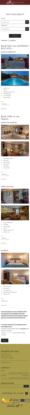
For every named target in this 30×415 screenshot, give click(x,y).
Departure (4, 25)
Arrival (3, 18)
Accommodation (9, 332)
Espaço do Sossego (9, 122)
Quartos (4, 251)
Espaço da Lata (7, 186)
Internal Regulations (6, 362)
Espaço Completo (8, 52)
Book (5, 340)
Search (15, 36)
